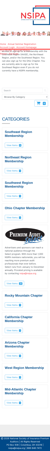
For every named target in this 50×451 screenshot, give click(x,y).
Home (3, 44)
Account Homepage (26, 47)
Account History (22, 50)
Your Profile (6, 50)
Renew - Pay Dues (9, 53)
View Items (14, 145)
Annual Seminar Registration (22, 44)
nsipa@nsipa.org (27, 273)
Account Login (7, 47)
